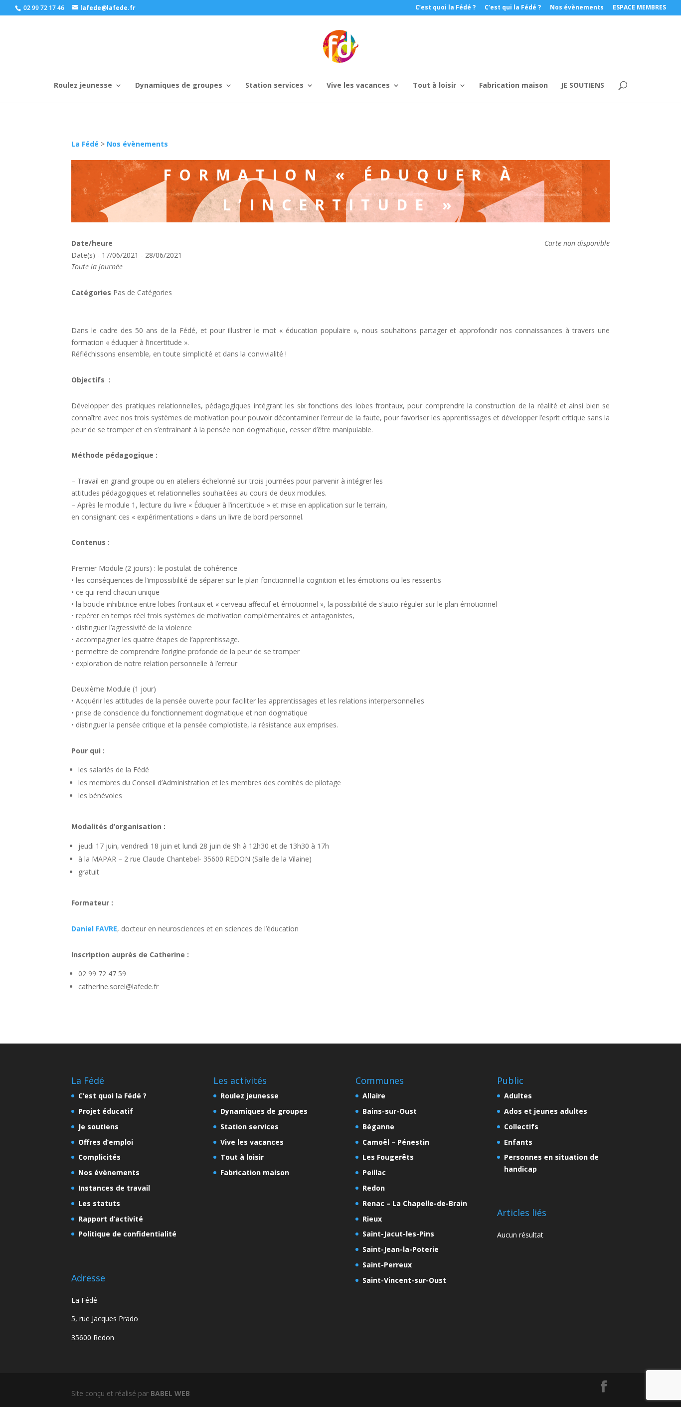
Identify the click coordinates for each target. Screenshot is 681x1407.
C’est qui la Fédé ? (513, 7)
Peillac (374, 1172)
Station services (274, 72)
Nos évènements (577, 7)
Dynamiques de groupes (178, 72)
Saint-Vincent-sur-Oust (404, 1280)
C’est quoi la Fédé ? (445, 7)
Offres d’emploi (105, 1142)
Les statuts (99, 1203)
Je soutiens (98, 1126)
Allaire (373, 1095)
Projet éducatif (105, 1111)
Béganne (378, 1126)
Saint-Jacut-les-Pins (398, 1233)
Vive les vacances (358, 72)
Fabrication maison (513, 72)
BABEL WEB (170, 1393)
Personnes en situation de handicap (551, 1163)
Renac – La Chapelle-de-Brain (414, 1203)
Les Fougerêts (388, 1157)
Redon (373, 1188)
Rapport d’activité (110, 1219)
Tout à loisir (434, 72)
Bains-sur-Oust (389, 1111)
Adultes (518, 1095)
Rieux (372, 1219)
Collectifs (521, 1126)
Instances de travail (114, 1188)
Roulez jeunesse (83, 72)
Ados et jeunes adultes (545, 1111)
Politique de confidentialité (127, 1233)
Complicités (99, 1157)
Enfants (518, 1142)
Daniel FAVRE (94, 928)
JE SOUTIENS (582, 72)
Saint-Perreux (387, 1264)
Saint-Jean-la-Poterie (400, 1249)
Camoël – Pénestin (395, 1142)
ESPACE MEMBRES (639, 7)
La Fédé (85, 144)
